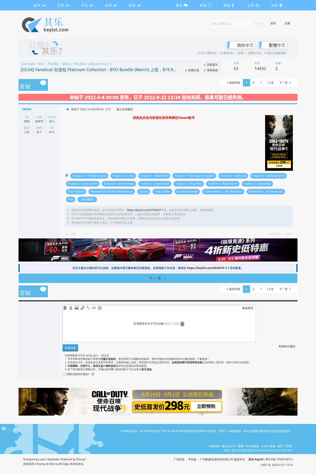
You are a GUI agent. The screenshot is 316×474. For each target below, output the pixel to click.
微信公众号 (229, 446)
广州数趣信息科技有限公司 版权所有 (222, 459)
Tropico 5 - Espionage (257, 184)
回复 (73, 234)
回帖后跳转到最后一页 (80, 374)
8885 (39, 128)
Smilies (99, 308)
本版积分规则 (287, 346)
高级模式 (247, 308)
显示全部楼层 (124, 109)
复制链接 (212, 70)
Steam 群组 (268, 446)
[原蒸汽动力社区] (55, 24)
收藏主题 (193, 70)
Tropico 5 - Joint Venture (119, 184)
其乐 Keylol (28, 64)
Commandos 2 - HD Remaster (223, 191)
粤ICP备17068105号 (278, 459)
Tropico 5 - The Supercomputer (194, 176)
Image (76, 308)
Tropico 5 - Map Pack (188, 184)
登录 (273, 23)
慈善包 (66, 64)
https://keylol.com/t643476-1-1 (208, 268)
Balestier (53, 459)
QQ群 (288, 446)
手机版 (192, 459)
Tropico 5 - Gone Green (83, 184)
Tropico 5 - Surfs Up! (233, 176)
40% (39, 117)
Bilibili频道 (252, 446)
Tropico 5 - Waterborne (223, 184)
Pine (70, 199)
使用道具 (274, 234)
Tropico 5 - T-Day (123, 176)
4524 (27, 128)
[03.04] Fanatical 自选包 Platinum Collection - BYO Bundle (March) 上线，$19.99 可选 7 (99, 69)
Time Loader (162, 191)
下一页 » (158, 278)
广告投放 (179, 459)
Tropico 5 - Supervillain (154, 184)
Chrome (40, 464)
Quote (88, 308)
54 (26, 117)
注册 (287, 23)
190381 (27, 109)
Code (94, 308)
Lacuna (143, 191)
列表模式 (214, 446)
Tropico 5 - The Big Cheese (89, 176)
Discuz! (81, 459)
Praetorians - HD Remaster (265, 191)
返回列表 (234, 83)
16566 (52, 117)
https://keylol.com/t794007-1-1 (146, 210)
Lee (42, 459)
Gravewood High (187, 191)
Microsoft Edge (59, 464)
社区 (41, 64)
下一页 (283, 83)
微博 (241, 446)
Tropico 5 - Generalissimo (268, 176)
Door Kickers (76, 191)
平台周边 (53, 64)
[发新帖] (33, 85)
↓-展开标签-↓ (87, 199)
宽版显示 (212, 64)
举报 (288, 234)
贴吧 (280, 446)
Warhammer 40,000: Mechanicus (111, 191)
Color (70, 308)
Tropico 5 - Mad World (154, 176)
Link (82, 308)
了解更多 (202, 358)
